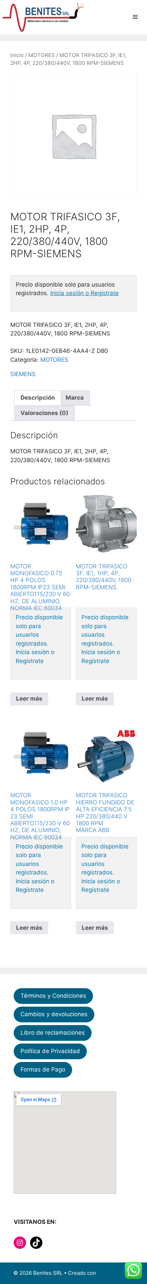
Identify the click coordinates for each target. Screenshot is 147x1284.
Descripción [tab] (38, 397)
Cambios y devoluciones (54, 1014)
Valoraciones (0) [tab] (44, 413)
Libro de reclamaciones (53, 1032)
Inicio (17, 55)
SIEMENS (23, 374)
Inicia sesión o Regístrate (84, 293)
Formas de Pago (43, 1069)
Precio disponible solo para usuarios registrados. (39, 630)
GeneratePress (115, 1273)
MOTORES (41, 55)
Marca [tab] (75, 397)
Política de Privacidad (50, 1051)
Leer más (29, 698)
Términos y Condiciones (53, 995)
